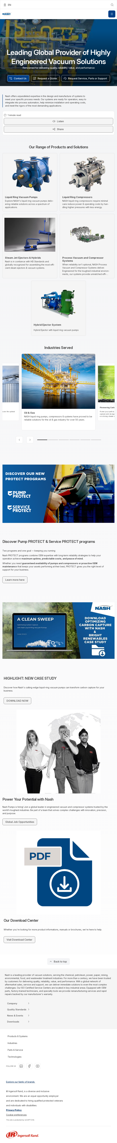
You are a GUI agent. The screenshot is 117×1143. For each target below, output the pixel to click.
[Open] (111, 13)
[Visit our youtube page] (38, 1066)
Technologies (14, 1056)
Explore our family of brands (20, 1082)
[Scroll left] (19, 439)
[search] (112, 4)
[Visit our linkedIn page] (21, 1066)
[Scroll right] (30, 439)
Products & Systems (18, 1036)
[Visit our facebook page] (29, 1066)
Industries (12, 1043)
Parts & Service (15, 1050)
